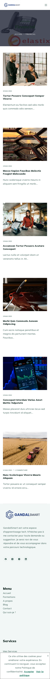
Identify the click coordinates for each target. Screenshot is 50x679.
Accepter (29, 671)
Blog (5, 604)
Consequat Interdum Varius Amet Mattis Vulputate (22, 401)
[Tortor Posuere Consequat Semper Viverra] (25, 69)
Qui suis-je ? (9, 612)
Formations (9, 596)
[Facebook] (5, 559)
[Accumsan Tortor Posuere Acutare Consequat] (25, 219)
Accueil (7, 593)
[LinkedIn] (25, 559)
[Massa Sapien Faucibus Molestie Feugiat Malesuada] (25, 144)
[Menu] (46, 5)
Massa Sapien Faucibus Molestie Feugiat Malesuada (22, 172)
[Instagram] (19, 559)
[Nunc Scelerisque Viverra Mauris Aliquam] (25, 448)
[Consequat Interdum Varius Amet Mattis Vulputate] (25, 373)
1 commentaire (21, 470)
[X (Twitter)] (12, 559)
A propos (8, 600)
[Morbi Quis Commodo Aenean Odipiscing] (25, 294)
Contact (7, 608)
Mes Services (10, 651)
